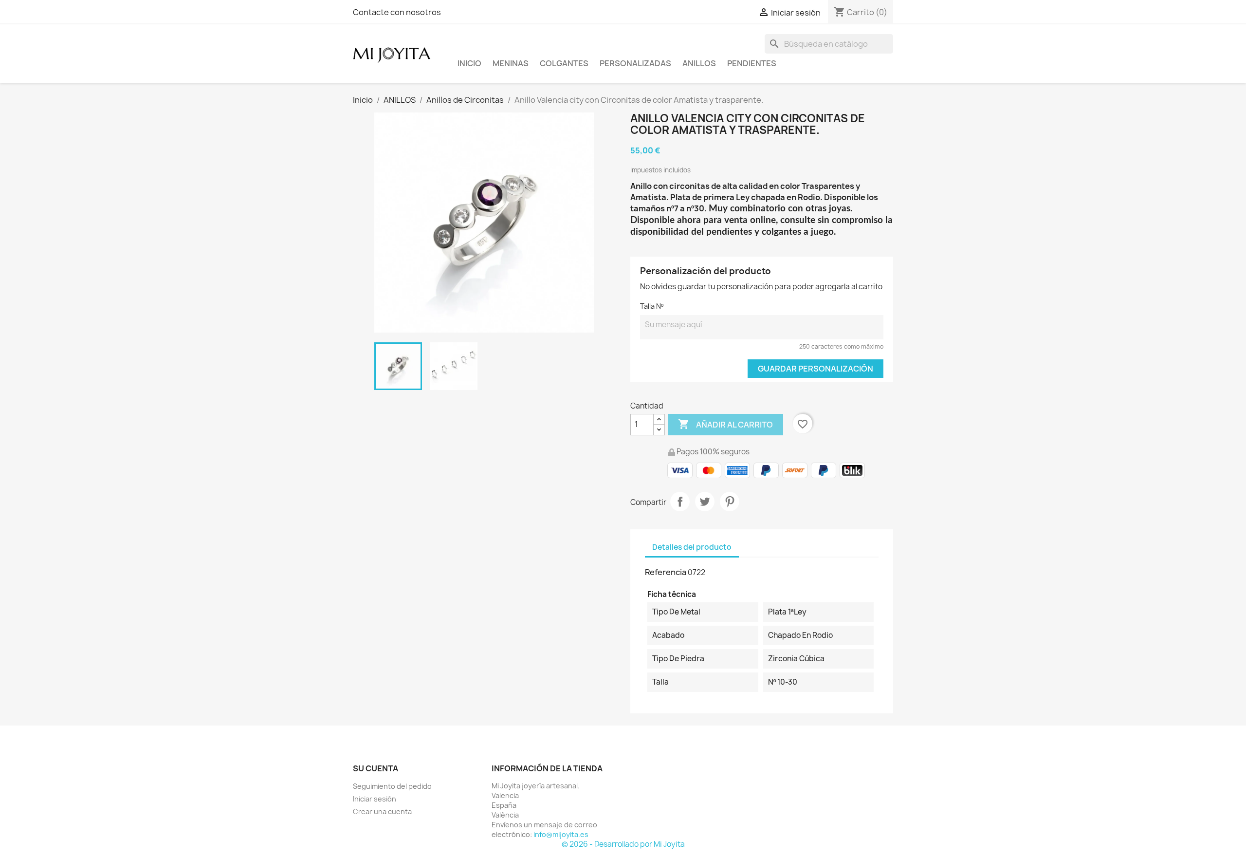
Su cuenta (375, 768)
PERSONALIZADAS (635, 63)
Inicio (469, 63)
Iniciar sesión (374, 798)
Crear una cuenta (382, 811)
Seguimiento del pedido (392, 786)
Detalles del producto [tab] (692, 547)
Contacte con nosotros (397, 12)
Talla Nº (651, 306)
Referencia (665, 572)
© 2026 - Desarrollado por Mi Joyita (623, 844)
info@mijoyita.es (560, 834)
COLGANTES (564, 63)
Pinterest (729, 501)
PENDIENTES (751, 63)
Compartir (680, 501)
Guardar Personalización (815, 368)
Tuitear (705, 501)
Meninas (511, 63)
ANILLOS (699, 63)
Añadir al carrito (725, 424)
